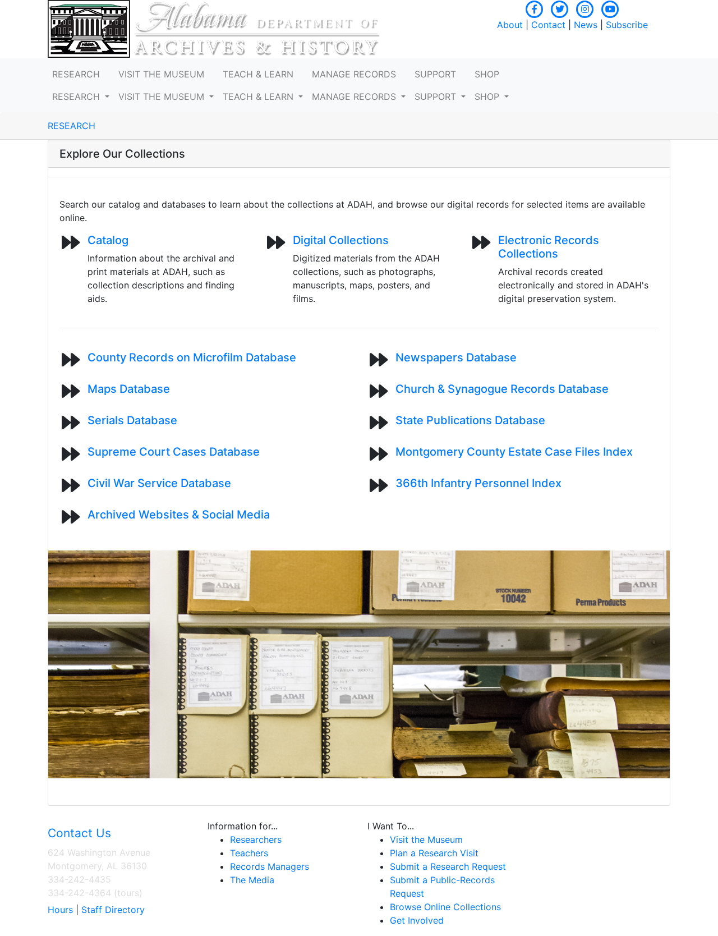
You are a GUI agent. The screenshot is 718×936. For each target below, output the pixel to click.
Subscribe (627, 24)
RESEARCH (71, 125)
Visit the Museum (426, 839)
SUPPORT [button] (435, 74)
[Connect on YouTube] (610, 7)
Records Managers (269, 866)
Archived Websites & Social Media (179, 514)
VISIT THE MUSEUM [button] (161, 74)
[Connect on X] (560, 7)
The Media (252, 879)
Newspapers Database (456, 357)
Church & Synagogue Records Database (502, 389)
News (585, 24)
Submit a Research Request (448, 866)
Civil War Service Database (159, 483)
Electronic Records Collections (548, 246)
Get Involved (417, 920)
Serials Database (132, 420)
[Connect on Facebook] (534, 7)
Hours (60, 909)
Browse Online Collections (445, 906)
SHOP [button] (487, 74)
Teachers (249, 853)
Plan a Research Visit (434, 853)
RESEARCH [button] (76, 74)
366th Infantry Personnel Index (478, 483)
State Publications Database (470, 420)
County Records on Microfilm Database (192, 357)
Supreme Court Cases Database (174, 451)
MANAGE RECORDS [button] (354, 74)
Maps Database (129, 389)
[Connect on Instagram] (585, 7)
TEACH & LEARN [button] (258, 74)
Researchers (256, 839)
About (510, 24)
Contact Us (79, 833)
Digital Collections (341, 240)
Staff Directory (113, 909)
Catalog (108, 240)
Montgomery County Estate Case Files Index (514, 451)
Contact (548, 24)
